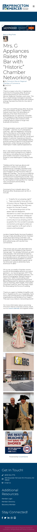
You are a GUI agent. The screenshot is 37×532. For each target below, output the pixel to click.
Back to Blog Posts (9, 34)
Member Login (7, 499)
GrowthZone (23, 457)
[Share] (5, 88)
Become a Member (9, 504)
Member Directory (8, 502)
